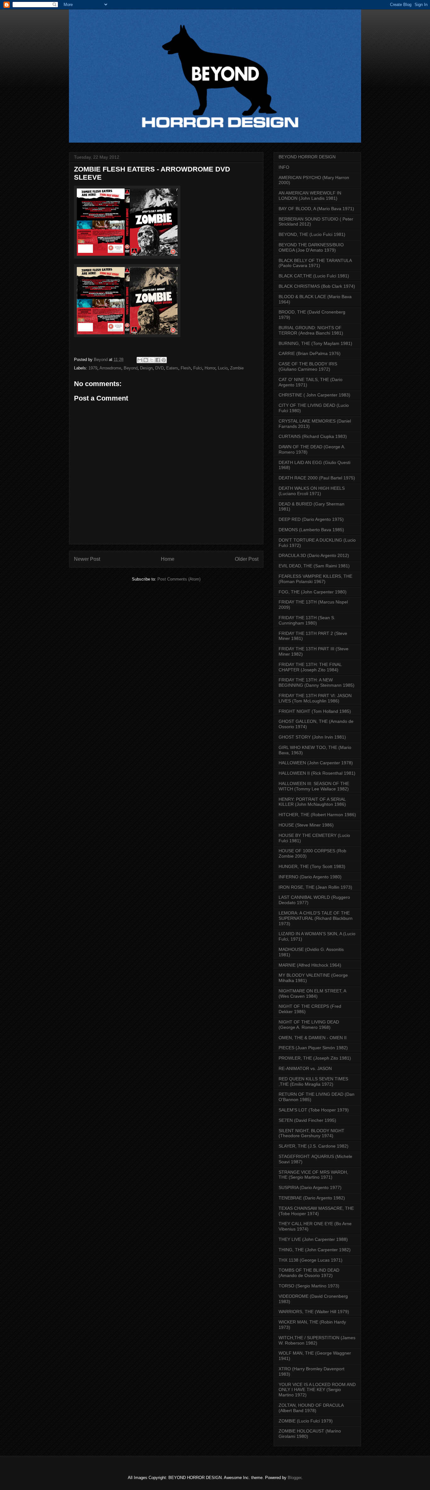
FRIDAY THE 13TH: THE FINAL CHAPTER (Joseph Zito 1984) (310, 667)
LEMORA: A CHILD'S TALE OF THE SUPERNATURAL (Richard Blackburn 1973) (316, 918)
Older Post (246, 559)
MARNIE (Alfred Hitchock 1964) (310, 965)
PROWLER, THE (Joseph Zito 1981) (315, 1058)
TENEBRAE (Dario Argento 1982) (312, 1197)
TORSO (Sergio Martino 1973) (309, 1285)
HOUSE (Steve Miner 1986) (306, 824)
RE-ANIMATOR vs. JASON (305, 1068)
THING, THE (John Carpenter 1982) (315, 1249)
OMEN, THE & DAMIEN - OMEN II (313, 1037)
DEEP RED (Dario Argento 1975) (311, 519)
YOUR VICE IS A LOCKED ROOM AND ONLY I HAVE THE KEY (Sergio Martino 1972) (317, 1390)
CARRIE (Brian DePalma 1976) (310, 353)
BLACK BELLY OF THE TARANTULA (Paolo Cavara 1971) (315, 263)
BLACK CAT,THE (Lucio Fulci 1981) (314, 275)
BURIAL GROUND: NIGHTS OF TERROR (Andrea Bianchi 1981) (311, 330)
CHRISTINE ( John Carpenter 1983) (314, 394)
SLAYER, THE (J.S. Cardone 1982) (313, 1146)
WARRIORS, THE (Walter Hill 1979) (314, 1311)
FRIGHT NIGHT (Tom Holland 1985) (315, 711)
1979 (92, 368)
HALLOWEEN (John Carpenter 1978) (316, 762)
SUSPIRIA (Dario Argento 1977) (310, 1187)
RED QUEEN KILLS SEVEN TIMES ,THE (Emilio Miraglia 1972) (313, 1081)
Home (167, 559)
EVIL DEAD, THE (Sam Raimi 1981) (314, 565)
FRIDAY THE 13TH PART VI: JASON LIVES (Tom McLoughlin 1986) (315, 698)
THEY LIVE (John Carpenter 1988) (313, 1239)
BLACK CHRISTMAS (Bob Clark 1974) (317, 286)
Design (146, 368)
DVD (159, 368)
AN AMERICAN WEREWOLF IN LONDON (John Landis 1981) (310, 195)
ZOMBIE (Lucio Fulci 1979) (306, 1420)
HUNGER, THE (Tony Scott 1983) (312, 866)
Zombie (237, 368)
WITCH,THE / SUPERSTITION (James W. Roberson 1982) (317, 1340)
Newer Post (87, 559)
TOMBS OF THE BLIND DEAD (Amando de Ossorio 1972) (309, 1273)
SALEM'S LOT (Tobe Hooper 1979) (314, 1109)
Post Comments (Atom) (179, 579)
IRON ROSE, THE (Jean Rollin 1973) (315, 887)
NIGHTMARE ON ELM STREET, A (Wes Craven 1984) (312, 993)
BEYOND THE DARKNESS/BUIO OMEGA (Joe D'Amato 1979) (311, 247)
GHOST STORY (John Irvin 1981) (312, 737)
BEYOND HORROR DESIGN (307, 156)
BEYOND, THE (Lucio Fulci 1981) (312, 234)
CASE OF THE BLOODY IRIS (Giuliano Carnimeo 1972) (308, 366)
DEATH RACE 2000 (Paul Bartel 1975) (317, 477)
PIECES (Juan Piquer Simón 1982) (313, 1047)
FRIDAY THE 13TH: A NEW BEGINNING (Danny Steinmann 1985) (316, 682)
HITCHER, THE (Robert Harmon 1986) (317, 814)
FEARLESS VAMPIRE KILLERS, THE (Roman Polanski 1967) (315, 579)
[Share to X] (152, 360)
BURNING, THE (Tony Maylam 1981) (315, 343)
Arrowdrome (110, 368)
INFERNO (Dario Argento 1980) (310, 876)
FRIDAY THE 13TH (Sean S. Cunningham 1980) (307, 620)
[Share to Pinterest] (164, 360)
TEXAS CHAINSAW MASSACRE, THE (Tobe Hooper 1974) (316, 1211)
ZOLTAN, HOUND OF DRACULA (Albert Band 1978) (311, 1408)
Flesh (186, 368)
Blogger (294, 1477)
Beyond (131, 368)
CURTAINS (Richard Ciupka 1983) (313, 436)
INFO (284, 167)
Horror (210, 368)
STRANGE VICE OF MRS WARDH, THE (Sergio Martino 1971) (313, 1175)
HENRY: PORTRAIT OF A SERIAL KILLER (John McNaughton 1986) (312, 802)
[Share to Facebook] (158, 360)
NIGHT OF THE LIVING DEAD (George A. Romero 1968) (309, 1024)
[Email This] (140, 360)
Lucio (223, 368)
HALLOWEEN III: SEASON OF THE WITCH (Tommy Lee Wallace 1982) (314, 786)
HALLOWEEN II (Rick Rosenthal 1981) (317, 773)
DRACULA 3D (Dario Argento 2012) (314, 555)
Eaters (172, 368)
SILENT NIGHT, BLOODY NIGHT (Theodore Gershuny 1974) (311, 1133)
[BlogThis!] (146, 360)
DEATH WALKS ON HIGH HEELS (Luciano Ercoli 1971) (312, 491)
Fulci (197, 368)
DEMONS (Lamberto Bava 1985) (311, 529)
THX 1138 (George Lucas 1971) (310, 1260)
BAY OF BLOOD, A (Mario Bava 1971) (316, 208)
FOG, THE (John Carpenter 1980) (313, 591)
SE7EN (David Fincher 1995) (307, 1120)
